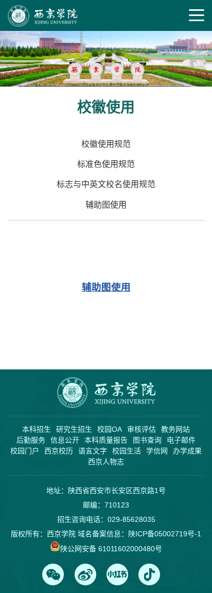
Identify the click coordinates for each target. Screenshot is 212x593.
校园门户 (24, 451)
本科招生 (36, 429)
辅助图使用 (106, 204)
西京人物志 (106, 462)
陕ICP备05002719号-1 (164, 534)
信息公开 (64, 440)
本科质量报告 (106, 440)
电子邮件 (181, 440)
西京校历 (58, 451)
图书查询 (147, 440)
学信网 (157, 451)
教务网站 (175, 429)
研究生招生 (74, 429)
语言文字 (92, 451)
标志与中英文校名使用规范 (106, 184)
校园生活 (126, 451)
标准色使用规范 (106, 164)
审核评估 (141, 429)
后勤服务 (30, 440)
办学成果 (187, 451)
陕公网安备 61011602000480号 (111, 549)
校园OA (109, 429)
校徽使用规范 (106, 144)
